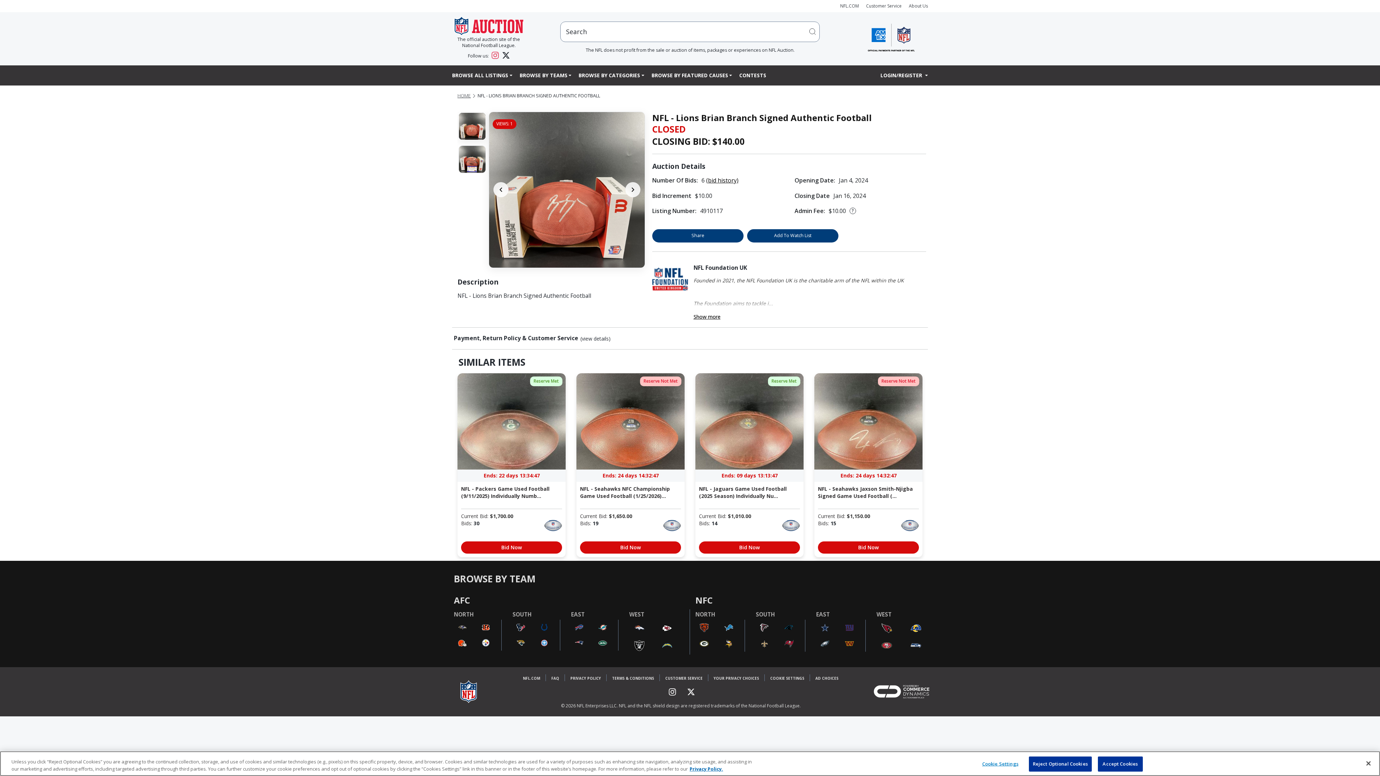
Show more (707, 316)
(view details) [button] (595, 339)
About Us (918, 6)
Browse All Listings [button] (480, 75)
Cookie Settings (787, 678)
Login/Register (902, 75)
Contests (752, 75)
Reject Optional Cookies (1060, 764)
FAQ (555, 678)
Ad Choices (826, 678)
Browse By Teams (543, 75)
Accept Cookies (1120, 764)
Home (464, 96)
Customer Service (884, 6)
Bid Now (511, 547)
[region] (690, 763)
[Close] (1368, 763)
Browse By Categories (609, 75)
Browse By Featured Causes (690, 75)
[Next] (632, 189)
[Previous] (501, 189)
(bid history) (722, 180)
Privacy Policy (585, 678)
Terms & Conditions (633, 678)
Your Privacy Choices (736, 678)
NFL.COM (849, 6)
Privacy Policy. (706, 768)
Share (697, 235)
